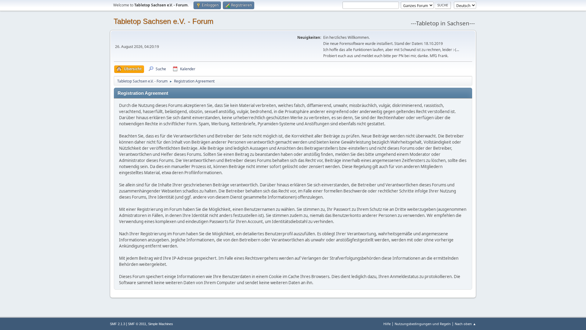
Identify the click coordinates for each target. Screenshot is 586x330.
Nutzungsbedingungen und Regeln (423, 323)
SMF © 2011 (137, 324)
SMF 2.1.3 (117, 324)
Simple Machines (160, 324)
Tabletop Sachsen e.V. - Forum (163, 21)
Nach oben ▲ (465, 323)
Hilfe (387, 323)
